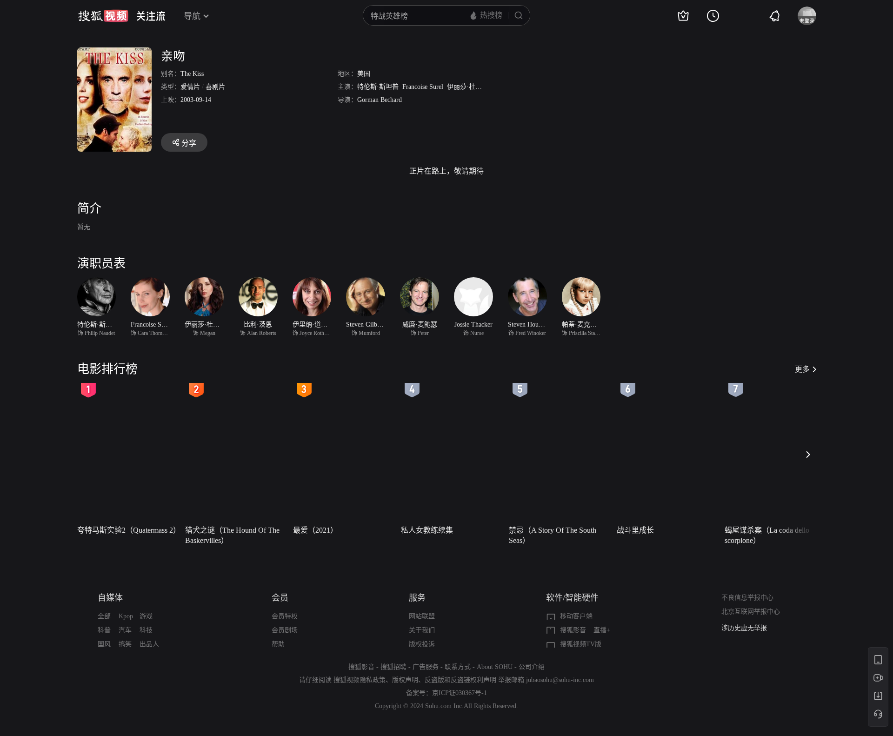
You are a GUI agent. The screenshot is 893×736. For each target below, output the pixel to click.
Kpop (126, 616)
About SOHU (495, 666)
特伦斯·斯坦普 (378, 86)
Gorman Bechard (379, 99)
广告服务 (426, 666)
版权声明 (405, 679)
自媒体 (110, 597)
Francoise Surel (422, 86)
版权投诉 (422, 644)
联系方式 (458, 666)
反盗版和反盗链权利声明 (460, 679)
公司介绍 (532, 666)
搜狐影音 (573, 630)
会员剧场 (285, 630)
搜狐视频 (103, 15)
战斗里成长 (635, 530)
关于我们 (422, 630)
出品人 (149, 644)
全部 (104, 616)
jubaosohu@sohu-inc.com (560, 679)
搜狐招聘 (393, 666)
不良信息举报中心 (747, 597)
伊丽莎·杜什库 (467, 86)
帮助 (278, 644)
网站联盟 (422, 616)
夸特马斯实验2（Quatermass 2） (128, 530)
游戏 (146, 616)
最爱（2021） (315, 530)
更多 (802, 369)
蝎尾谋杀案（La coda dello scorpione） (767, 535)
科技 (146, 630)
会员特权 (285, 616)
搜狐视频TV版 (580, 644)
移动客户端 (576, 616)
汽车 (125, 630)
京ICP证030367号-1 (459, 692)
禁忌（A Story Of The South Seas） (552, 535)
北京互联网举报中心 (750, 611)
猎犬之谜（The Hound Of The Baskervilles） (232, 535)
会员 (280, 597)
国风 (104, 644)
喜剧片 (215, 86)
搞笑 (125, 644)
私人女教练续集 (427, 530)
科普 (104, 630)
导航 (192, 16)
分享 (188, 143)
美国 (363, 73)
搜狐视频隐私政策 (359, 679)
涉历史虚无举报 (744, 627)
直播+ (601, 630)
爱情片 (190, 86)
